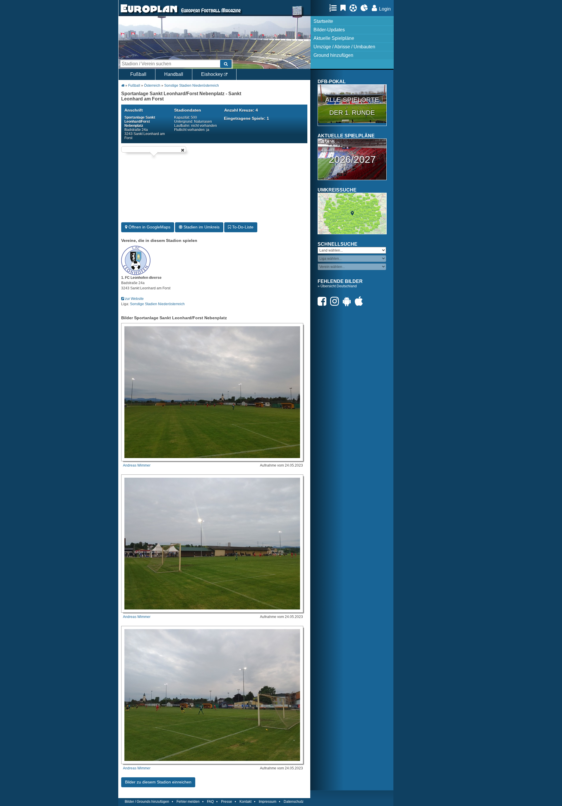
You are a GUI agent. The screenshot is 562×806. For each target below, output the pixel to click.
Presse (226, 802)
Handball (173, 74)
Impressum (267, 802)
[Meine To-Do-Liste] (344, 8)
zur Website (134, 299)
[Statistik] (366, 8)
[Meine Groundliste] (334, 8)
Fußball (138, 74)
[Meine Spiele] (354, 8)
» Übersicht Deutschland (337, 286)
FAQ (210, 802)
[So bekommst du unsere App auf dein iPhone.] (360, 301)
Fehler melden (188, 802)
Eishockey (212, 74)
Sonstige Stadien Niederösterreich (191, 85)
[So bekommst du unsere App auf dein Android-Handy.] (348, 301)
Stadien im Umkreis (201, 227)
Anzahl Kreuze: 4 (241, 110)
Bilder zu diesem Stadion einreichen (158, 782)
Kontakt (245, 802)
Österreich (152, 85)
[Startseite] (149, 13)
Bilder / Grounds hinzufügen (147, 802)
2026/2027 (352, 159)
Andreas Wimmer (136, 465)
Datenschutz (294, 802)
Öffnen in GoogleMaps (148, 227)
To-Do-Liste (242, 227)
